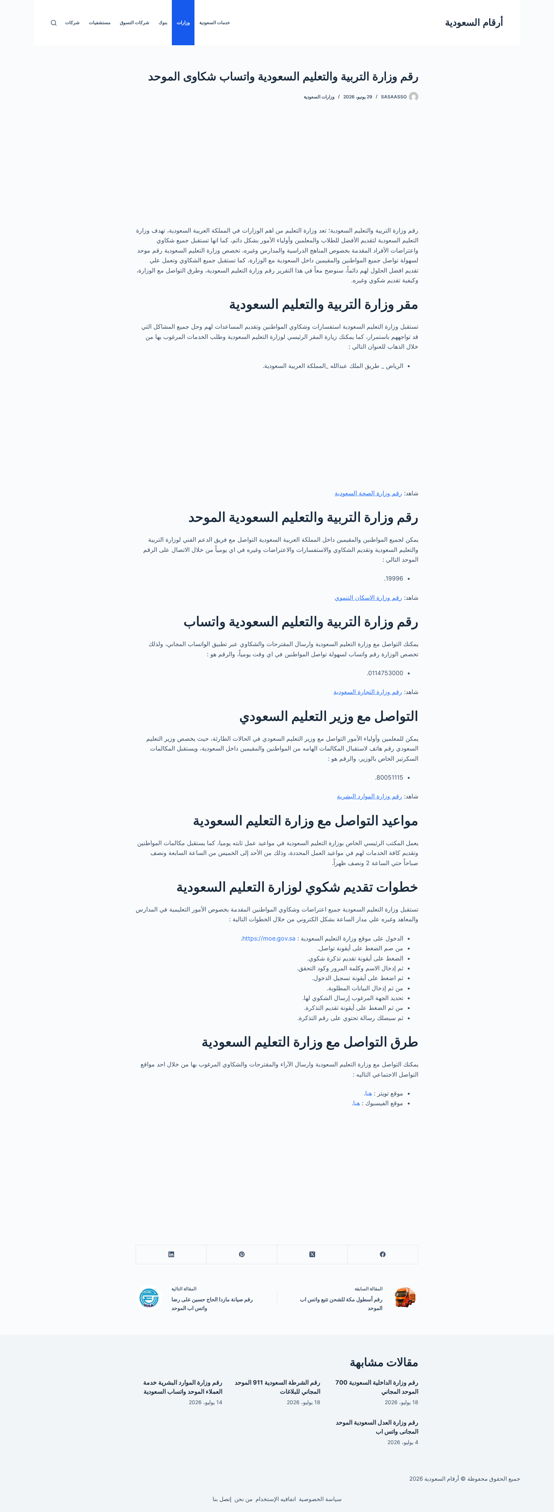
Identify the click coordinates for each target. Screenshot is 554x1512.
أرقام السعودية (474, 22)
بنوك (163, 22)
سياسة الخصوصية (320, 1499)
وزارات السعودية (319, 97)
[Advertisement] (277, 169)
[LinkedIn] (171, 1254)
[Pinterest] (241, 1254)
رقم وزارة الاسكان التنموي (368, 597)
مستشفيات (99, 22)
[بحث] (54, 23)
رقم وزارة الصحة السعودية (368, 493)
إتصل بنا (222, 1499)
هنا (368, 1093)
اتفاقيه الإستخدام (276, 1499)
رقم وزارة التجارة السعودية (368, 691)
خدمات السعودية (214, 22)
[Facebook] (382, 1254)
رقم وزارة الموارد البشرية (369, 796)
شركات (72, 22)
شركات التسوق (134, 22)
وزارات (183, 22)
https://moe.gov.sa (268, 938)
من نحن (243, 1499)
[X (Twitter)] (312, 1254)
